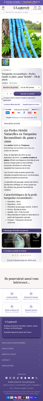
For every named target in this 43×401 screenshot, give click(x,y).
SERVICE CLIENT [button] (9, 354)
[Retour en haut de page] (21, 397)
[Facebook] (6, 378)
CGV (11, 388)
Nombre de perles (10, 87)
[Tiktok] (18, 378)
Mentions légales (20, 388)
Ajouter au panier (28, 94)
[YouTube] (29, 378)
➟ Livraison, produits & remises (14, 251)
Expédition (36, 385)
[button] (3, 7)
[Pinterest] (21, 378)
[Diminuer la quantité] (4, 94)
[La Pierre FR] (21, 7)
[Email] (33, 378)
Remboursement (8, 385)
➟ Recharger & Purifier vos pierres (15, 230)
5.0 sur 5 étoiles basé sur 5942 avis (21, 260)
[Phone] (36, 378)
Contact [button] (6, 360)
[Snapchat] (25, 378)
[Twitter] (10, 378)
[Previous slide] (2, 286)
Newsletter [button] (7, 365)
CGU (29, 385)
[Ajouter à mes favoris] (38, 22)
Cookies (30, 388)
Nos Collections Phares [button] (13, 343)
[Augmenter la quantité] (11, 94)
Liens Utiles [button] (7, 348)
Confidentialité (21, 385)
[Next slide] (40, 286)
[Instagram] (14, 378)
